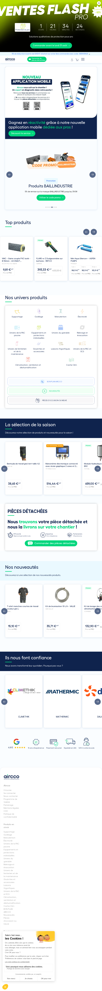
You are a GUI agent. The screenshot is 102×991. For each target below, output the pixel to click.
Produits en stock (9, 825)
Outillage (8, 835)
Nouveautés (9, 915)
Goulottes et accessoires (9, 880)
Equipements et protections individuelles (11, 853)
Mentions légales (11, 808)
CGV (6, 811)
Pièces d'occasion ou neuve (10, 921)
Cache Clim (9, 906)
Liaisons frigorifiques (9, 886)
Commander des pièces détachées (54, 543)
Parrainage (8, 805)
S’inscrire (7, 790)
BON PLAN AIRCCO (8, 910)
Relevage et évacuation (9, 866)
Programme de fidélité (10, 800)
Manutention (9, 838)
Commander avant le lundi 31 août (50, 45)
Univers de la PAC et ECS (11, 892)
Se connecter (10, 793)
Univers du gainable (8, 860)
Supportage (9, 832)
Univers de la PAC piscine (11, 845)
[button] (9, 175)
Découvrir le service (20, 133)
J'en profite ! (50, 198)
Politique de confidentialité (10, 815)
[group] (51, 174)
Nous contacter (11, 796)
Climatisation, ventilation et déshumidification (11, 900)
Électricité (8, 841)
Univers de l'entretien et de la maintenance (11, 873)
